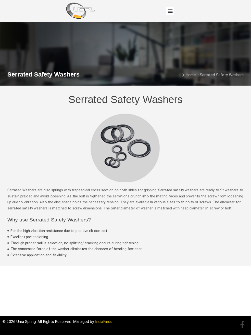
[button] (170, 11)
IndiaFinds (103, 321)
